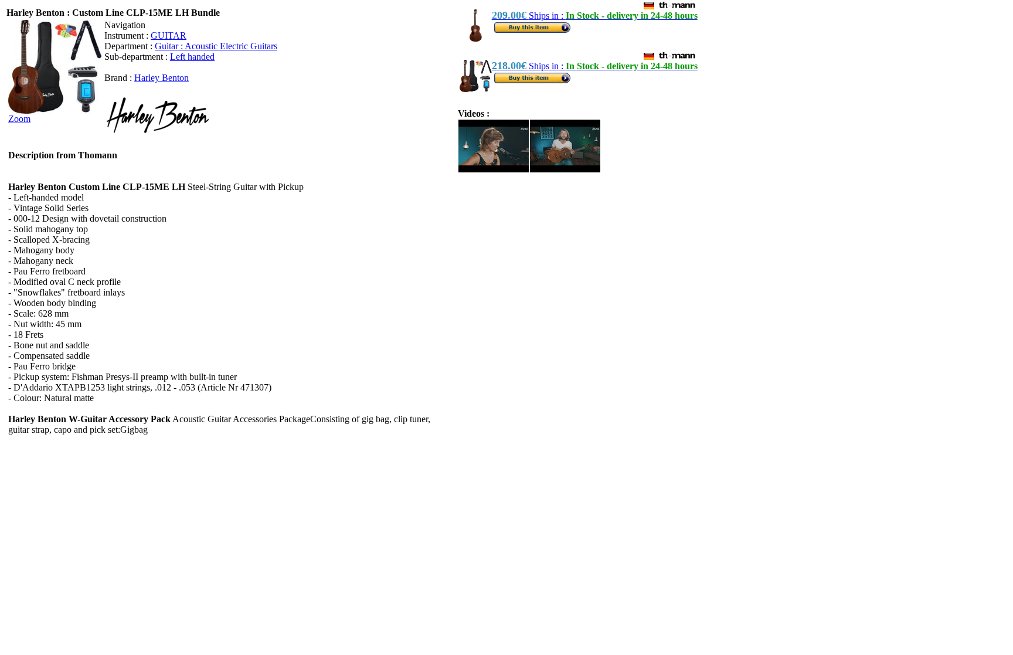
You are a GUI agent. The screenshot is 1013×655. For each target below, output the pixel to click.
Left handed (192, 57)
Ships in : (595, 16)
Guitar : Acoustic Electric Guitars (216, 46)
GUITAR (168, 35)
